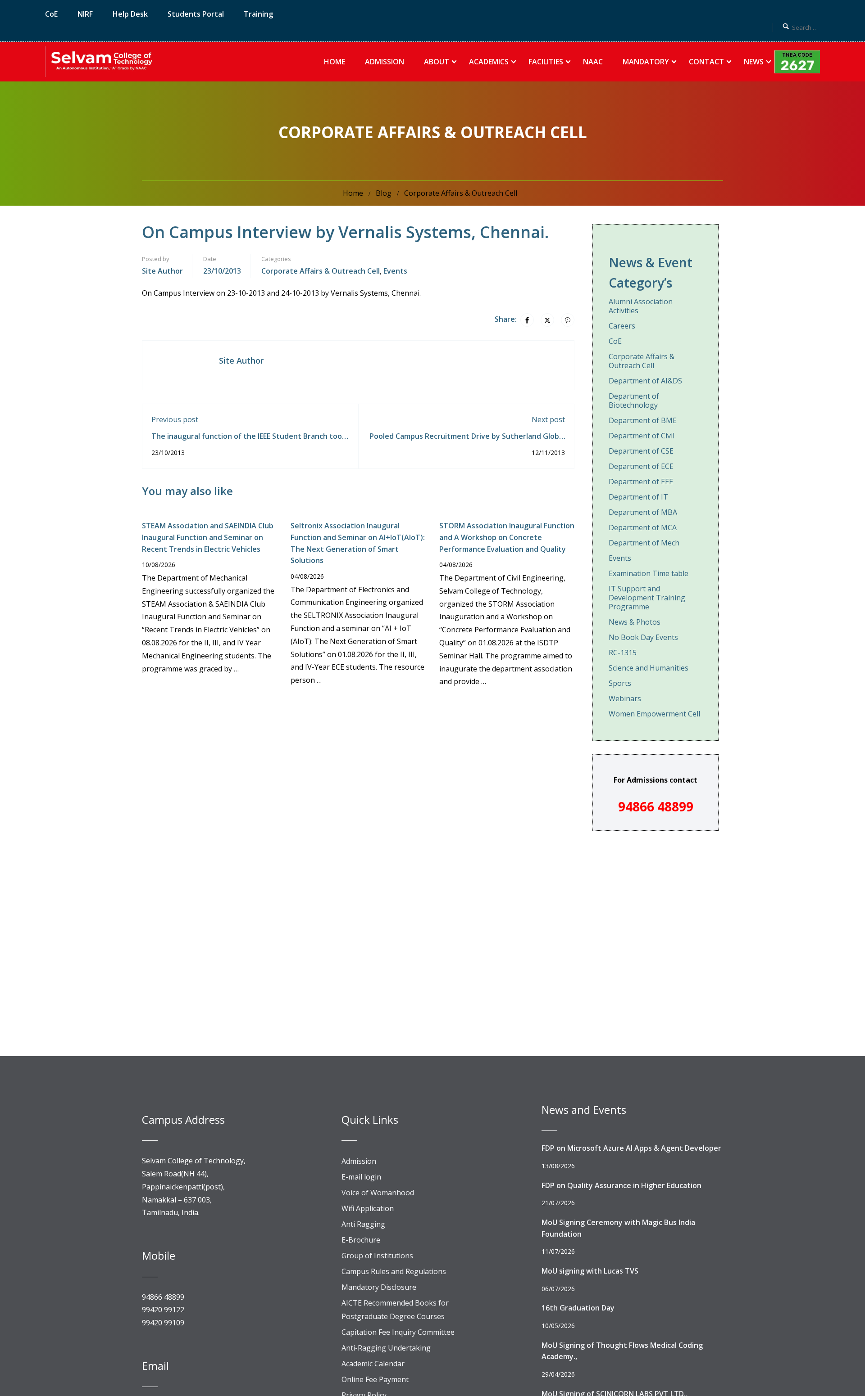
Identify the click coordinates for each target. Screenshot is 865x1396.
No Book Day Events (643, 637)
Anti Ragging (363, 1224)
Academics (489, 62)
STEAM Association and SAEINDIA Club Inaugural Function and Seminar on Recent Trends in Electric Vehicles (207, 537)
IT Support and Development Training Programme (647, 598)
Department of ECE (641, 466)
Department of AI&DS (645, 381)
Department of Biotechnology (634, 400)
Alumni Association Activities (641, 306)
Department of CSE (641, 451)
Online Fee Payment (375, 1379)
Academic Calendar (373, 1364)
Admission (384, 62)
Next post (548, 419)
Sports (620, 683)
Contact (706, 62)
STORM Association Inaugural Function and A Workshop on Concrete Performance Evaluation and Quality (506, 537)
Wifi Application (367, 1208)
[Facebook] (527, 320)
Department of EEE (641, 481)
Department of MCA (643, 527)
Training (258, 14)
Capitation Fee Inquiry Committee (398, 1332)
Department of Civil (641, 436)
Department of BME (643, 420)
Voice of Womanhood (377, 1193)
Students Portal (196, 14)
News (754, 62)
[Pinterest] (567, 320)
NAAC (593, 62)
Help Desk (130, 14)
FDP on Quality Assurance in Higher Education (621, 1185)
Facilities (545, 62)
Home (334, 62)
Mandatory (646, 62)
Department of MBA (643, 512)
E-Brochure (360, 1240)
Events (395, 271)
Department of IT (638, 497)
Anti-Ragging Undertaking (386, 1348)
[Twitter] (547, 320)
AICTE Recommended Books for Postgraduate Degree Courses (395, 1309)
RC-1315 (623, 652)
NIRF (85, 14)
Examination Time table (648, 573)
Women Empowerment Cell (654, 714)
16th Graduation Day (578, 1308)
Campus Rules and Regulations (393, 1271)
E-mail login (361, 1177)
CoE (51, 14)
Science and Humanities (648, 668)
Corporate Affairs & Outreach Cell (460, 193)
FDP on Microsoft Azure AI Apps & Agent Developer (631, 1148)
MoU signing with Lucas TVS (590, 1271)
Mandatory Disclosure (378, 1287)
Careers (622, 326)
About (436, 62)
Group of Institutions (377, 1256)
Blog (384, 193)
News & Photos (634, 622)
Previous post (174, 419)
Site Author (162, 271)
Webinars (625, 698)
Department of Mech (644, 543)
